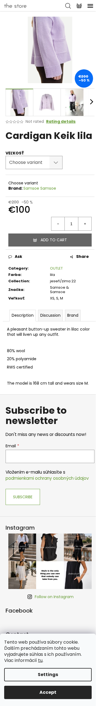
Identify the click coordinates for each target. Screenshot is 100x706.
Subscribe (22, 497)
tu (40, 660)
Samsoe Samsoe (39, 188)
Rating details (61, 121)
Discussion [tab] (50, 315)
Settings (48, 674)
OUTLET (56, 268)
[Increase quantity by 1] (84, 223)
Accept (47, 692)
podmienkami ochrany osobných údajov (47, 478)
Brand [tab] (72, 315)
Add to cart (54, 240)
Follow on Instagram (54, 597)
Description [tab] (23, 315)
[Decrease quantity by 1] (58, 223)
